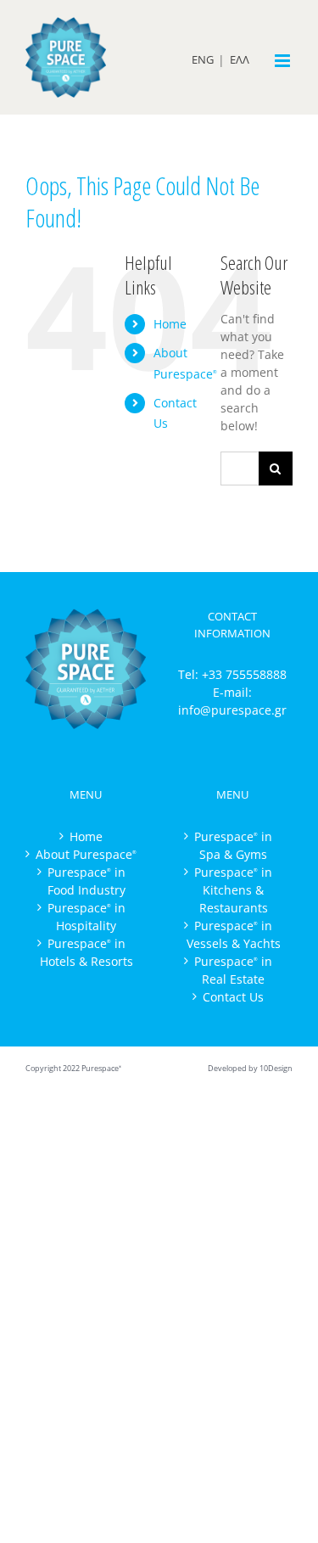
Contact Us (233, 997)
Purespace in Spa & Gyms (233, 845)
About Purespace (86, 854)
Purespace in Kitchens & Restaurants (233, 890)
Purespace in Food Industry (86, 881)
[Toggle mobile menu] (284, 61)
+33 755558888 (244, 674)
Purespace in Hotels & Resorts (86, 952)
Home (170, 324)
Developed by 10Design (250, 1068)
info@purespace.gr (232, 710)
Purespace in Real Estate (233, 970)
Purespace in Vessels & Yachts (234, 934)
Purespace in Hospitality (86, 917)
